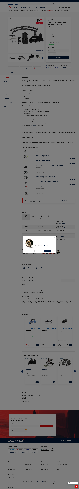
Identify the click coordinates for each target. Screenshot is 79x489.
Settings (31, 250)
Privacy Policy (45, 245)
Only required (39, 250)
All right (48, 250)
